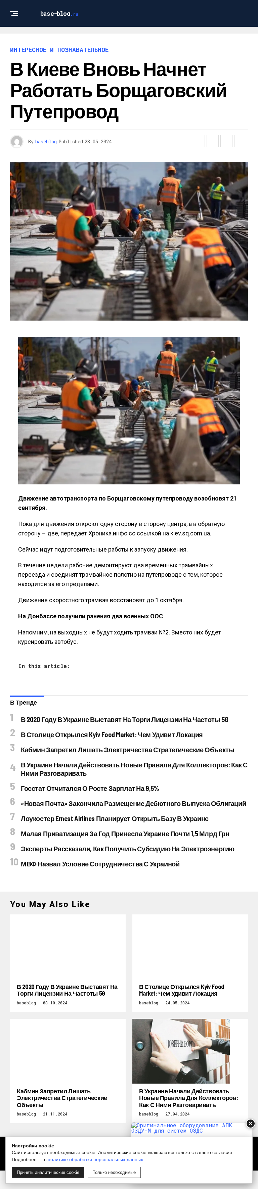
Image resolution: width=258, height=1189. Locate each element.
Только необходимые (114, 1172)
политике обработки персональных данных (95, 1159)
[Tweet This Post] (213, 141)
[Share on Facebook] (199, 141)
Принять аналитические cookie (48, 1172)
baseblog (46, 141)
